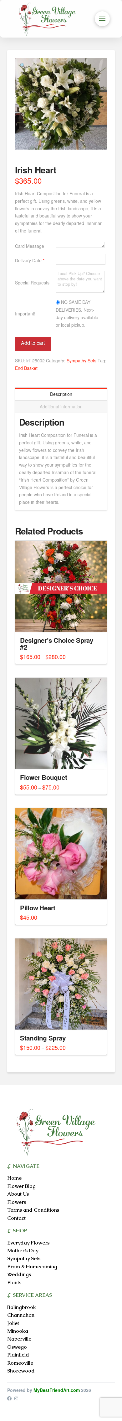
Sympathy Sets (81, 360)
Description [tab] (61, 394)
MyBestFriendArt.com (56, 1390)
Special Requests (32, 282)
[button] (102, 18)
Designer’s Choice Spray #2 (56, 644)
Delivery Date (29, 260)
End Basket (26, 368)
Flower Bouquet (43, 777)
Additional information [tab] (61, 406)
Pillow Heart (37, 907)
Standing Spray (43, 1037)
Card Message (29, 246)
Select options (61, 622)
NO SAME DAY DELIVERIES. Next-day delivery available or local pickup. (77, 313)
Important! (25, 313)
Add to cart (33, 342)
